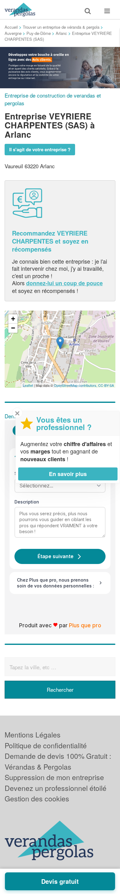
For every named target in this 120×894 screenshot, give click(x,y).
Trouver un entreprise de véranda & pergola (61, 27)
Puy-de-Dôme (38, 33)
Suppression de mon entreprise (54, 777)
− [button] (13, 328)
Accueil (11, 27)
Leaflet (28, 385)
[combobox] (57, 485)
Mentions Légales (33, 734)
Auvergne (13, 33)
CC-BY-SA (106, 385)
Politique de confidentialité (46, 745)
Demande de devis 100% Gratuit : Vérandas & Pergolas (58, 761)
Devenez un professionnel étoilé (55, 788)
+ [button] (13, 319)
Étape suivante (56, 556)
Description (26, 501)
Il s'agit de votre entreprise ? (39, 149)
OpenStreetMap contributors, (76, 385)
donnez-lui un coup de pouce (64, 283)
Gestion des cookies (37, 798)
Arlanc (61, 33)
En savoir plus (68, 474)
